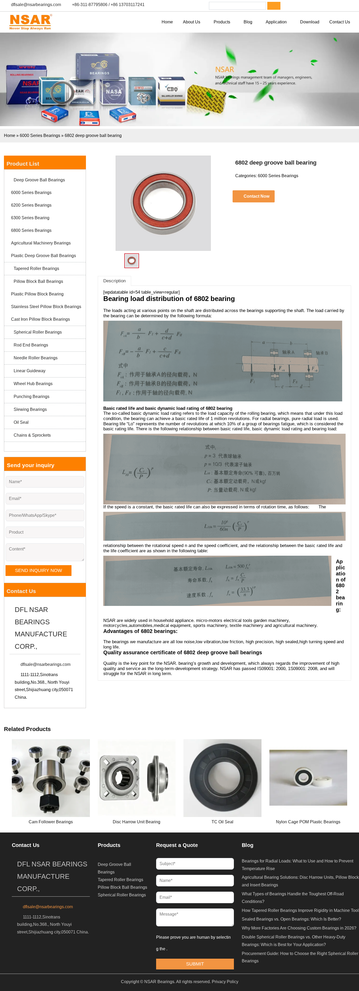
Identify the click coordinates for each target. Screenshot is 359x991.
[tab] (114, 281)
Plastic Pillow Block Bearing (37, 294)
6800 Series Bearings (31, 230)
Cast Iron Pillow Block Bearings (40, 319)
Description (114, 280)
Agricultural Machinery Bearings (41, 243)
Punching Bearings (31, 396)
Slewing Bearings (30, 409)
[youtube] (333, 5)
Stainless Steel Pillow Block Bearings (46, 306)
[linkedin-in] (306, 5)
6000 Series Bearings (40, 135)
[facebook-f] (292, 5)
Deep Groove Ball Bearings (39, 180)
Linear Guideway (29, 371)
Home (9, 135)
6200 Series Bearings (31, 205)
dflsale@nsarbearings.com (36, 4)
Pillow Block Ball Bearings (38, 281)
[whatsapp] (319, 5)
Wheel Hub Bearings (33, 383)
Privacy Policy (225, 981)
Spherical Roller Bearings (38, 332)
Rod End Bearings (31, 345)
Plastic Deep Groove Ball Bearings (43, 255)
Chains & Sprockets (32, 435)
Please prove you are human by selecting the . (193, 943)
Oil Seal (21, 422)
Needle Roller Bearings (36, 358)
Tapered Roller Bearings (36, 268)
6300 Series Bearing (30, 218)
